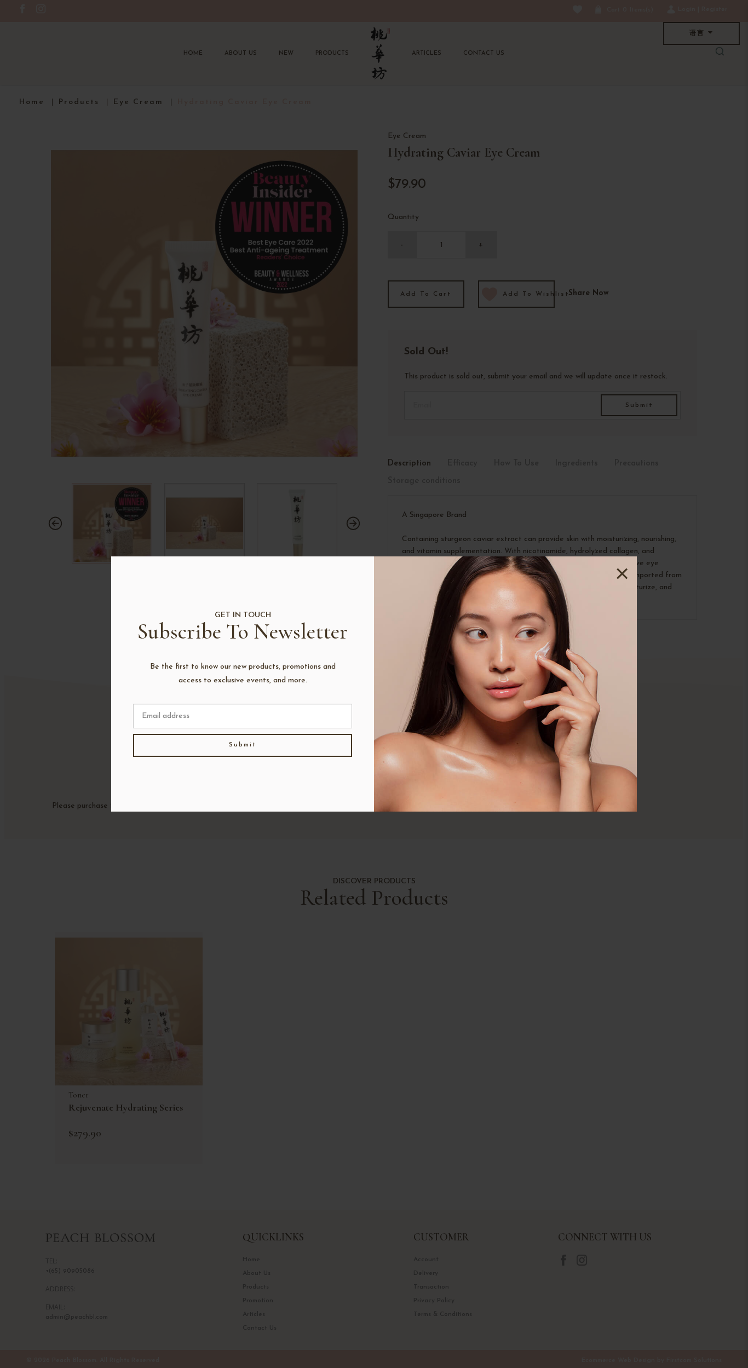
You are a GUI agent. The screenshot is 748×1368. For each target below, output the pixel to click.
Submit (243, 745)
